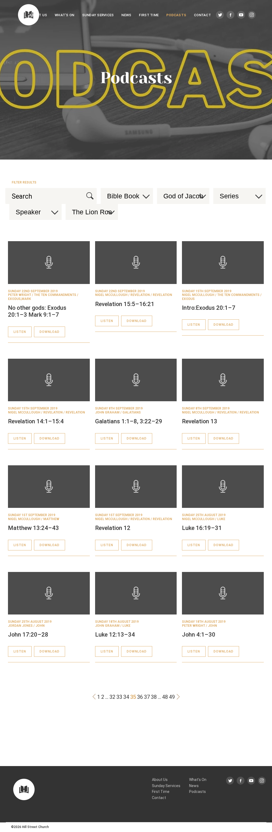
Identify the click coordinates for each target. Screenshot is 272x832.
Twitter (220, 15)
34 (126, 697)
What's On (64, 15)
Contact (202, 15)
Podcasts (176, 15)
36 (140, 697)
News (126, 15)
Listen (20, 332)
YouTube (241, 15)
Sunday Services (98, 15)
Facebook (231, 15)
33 (119, 697)
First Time (149, 15)
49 (172, 697)
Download (50, 332)
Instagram (252, 15)
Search (90, 195)
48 (165, 697)
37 (147, 697)
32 (112, 697)
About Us (38, 15)
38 (154, 697)
